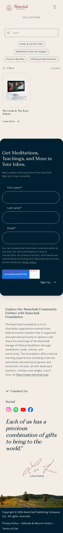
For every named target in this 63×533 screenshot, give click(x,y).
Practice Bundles (15, 59)
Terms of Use (10, 528)
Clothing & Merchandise (44, 59)
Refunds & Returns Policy (37, 523)
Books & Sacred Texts (31, 43)
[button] (54, 6)
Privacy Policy (29, 262)
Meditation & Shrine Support (31, 51)
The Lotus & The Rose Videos (15, 112)
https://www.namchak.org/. (32, 374)
